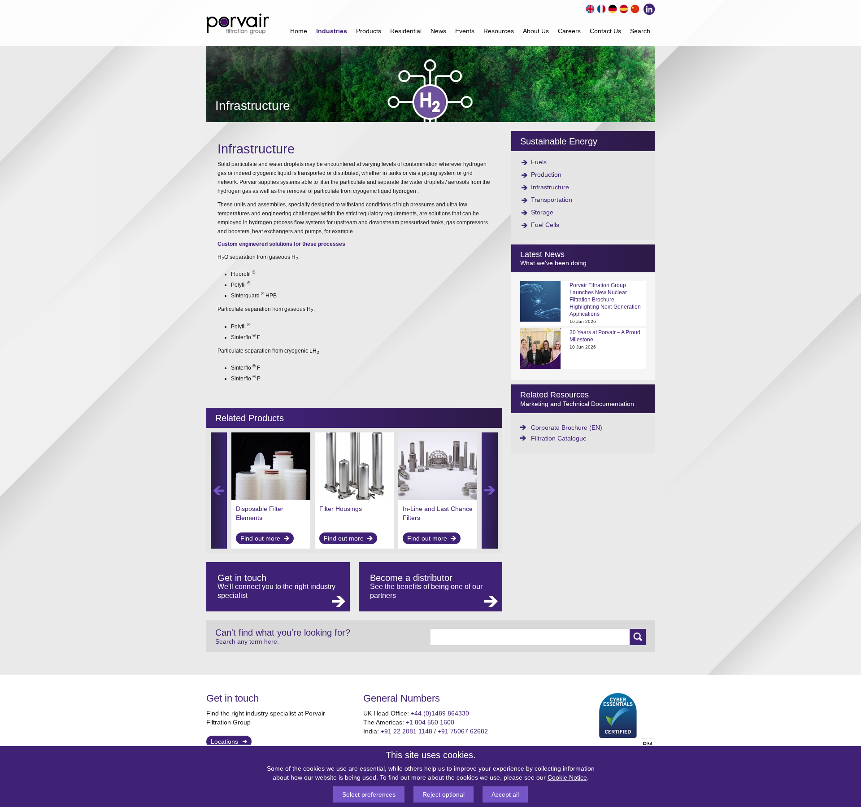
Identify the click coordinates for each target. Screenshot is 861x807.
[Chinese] (633, 7)
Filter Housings (340, 508)
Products (368, 31)
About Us (536, 31)
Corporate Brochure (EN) (566, 427)
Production (546, 174)
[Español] (622, 7)
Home (298, 31)
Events (464, 31)
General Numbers (401, 698)
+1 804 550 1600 (430, 722)
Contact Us (605, 31)
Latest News (542, 254)
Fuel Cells (545, 224)
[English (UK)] (589, 7)
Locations (224, 741)
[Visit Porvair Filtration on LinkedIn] (647, 8)
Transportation (551, 199)
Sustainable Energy (558, 141)
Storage (542, 212)
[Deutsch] (611, 7)
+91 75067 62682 (463, 731)
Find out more (260, 538)
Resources (498, 31)
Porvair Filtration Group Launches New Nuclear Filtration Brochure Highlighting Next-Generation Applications (605, 299)
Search (640, 31)
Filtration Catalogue (559, 438)
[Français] (600, 7)
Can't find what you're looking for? (282, 636)
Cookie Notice (567, 777)
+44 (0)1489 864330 (440, 713)
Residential (406, 31)
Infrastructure (550, 187)
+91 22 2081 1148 (406, 731)
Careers (569, 31)
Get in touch (232, 698)
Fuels (539, 162)
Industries (331, 31)
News (438, 31)
